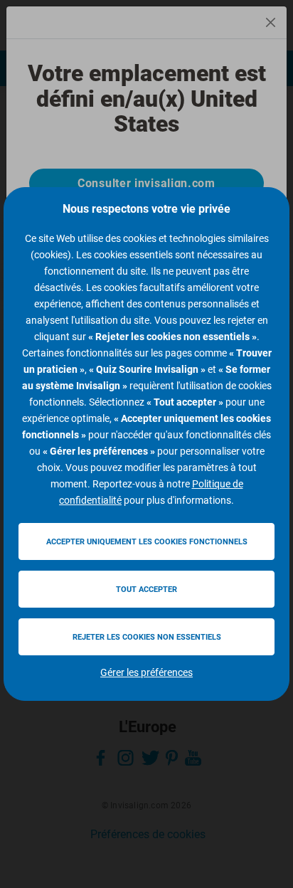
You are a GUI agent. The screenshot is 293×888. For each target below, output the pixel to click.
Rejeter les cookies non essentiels (147, 637)
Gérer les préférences (146, 672)
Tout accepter (146, 589)
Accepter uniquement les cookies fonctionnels (146, 541)
